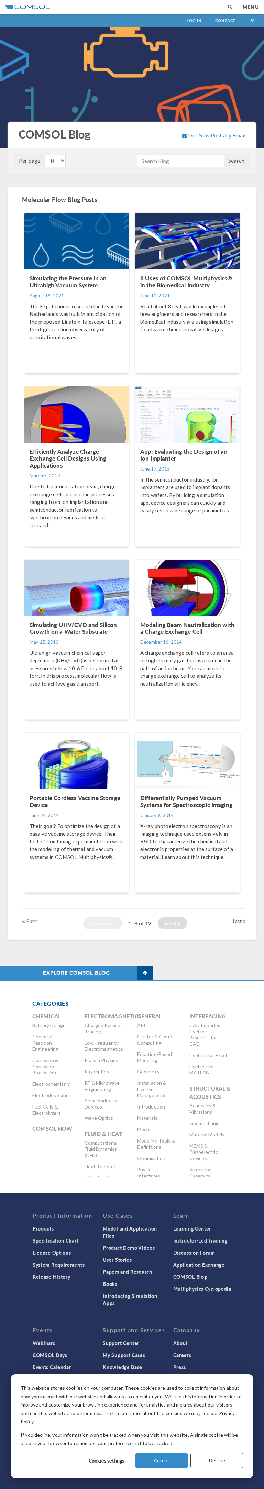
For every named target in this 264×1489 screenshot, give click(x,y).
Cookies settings (106, 1460)
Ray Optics (97, 1071)
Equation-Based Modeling (154, 1057)
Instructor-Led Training (200, 1240)
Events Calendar (52, 1367)
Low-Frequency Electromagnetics (104, 1046)
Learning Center (192, 1228)
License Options (52, 1252)
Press (179, 1367)
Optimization (151, 1158)
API (141, 1025)
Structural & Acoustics (210, 1092)
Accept (161, 1460)
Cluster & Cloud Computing (154, 1040)
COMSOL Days (50, 1355)
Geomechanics (205, 1123)
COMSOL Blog (190, 1276)
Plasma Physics (101, 1060)
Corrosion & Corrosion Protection (45, 1066)
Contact (225, 20)
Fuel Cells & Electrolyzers (46, 1110)
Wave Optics (99, 1118)
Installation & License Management (152, 1089)
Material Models (206, 1134)
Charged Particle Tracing (103, 1028)
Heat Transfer (100, 1166)
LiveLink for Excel (208, 1055)
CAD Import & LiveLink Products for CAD (205, 1034)
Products (43, 1228)
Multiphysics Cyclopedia (202, 1288)
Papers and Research (127, 1271)
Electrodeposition (52, 1095)
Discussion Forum (194, 1252)
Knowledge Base (122, 1367)
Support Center (121, 1342)
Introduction (151, 1107)
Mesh (143, 1129)
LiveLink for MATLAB (201, 1069)
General (149, 1016)
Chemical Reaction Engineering (45, 1043)
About (180, 1342)
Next (171, 923)
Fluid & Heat (103, 1134)
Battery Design (49, 1025)
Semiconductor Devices (101, 1104)
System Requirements (59, 1264)
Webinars (44, 1342)
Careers (182, 1355)
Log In (194, 20)
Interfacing (207, 1016)
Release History (51, 1276)
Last (238, 921)
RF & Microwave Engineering (102, 1086)
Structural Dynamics (200, 1173)
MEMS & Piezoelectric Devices (203, 1152)
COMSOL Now (52, 1129)
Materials (147, 1118)
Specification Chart (55, 1240)
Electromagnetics (113, 1016)
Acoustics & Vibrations (202, 1109)
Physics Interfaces (149, 1173)
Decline (217, 1460)
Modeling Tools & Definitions (156, 1144)
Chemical (46, 1016)
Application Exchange (199, 1264)
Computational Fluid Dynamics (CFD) (101, 1149)
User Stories (117, 1259)
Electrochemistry (51, 1084)
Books (110, 1283)
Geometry (148, 1071)
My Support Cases (124, 1355)
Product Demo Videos (129, 1247)
